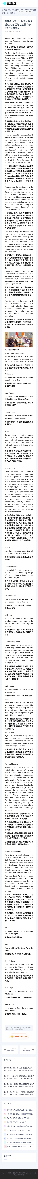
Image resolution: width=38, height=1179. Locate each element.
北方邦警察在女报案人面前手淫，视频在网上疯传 (20, 1110)
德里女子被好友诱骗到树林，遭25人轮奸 (20, 1134)
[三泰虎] (10, 4)
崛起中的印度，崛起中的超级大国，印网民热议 (20, 1126)
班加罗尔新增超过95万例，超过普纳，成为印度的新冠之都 (20, 1130)
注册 (29, 11)
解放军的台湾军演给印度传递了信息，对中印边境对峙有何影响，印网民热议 (20, 1146)
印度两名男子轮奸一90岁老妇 (16, 1122)
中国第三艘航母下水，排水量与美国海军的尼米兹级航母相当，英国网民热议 (20, 1114)
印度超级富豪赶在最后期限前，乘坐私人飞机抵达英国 (20, 1142)
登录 (22, 11)
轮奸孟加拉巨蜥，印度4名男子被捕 (18, 1118)
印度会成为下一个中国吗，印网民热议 (19, 1138)
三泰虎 (12, 1027)
